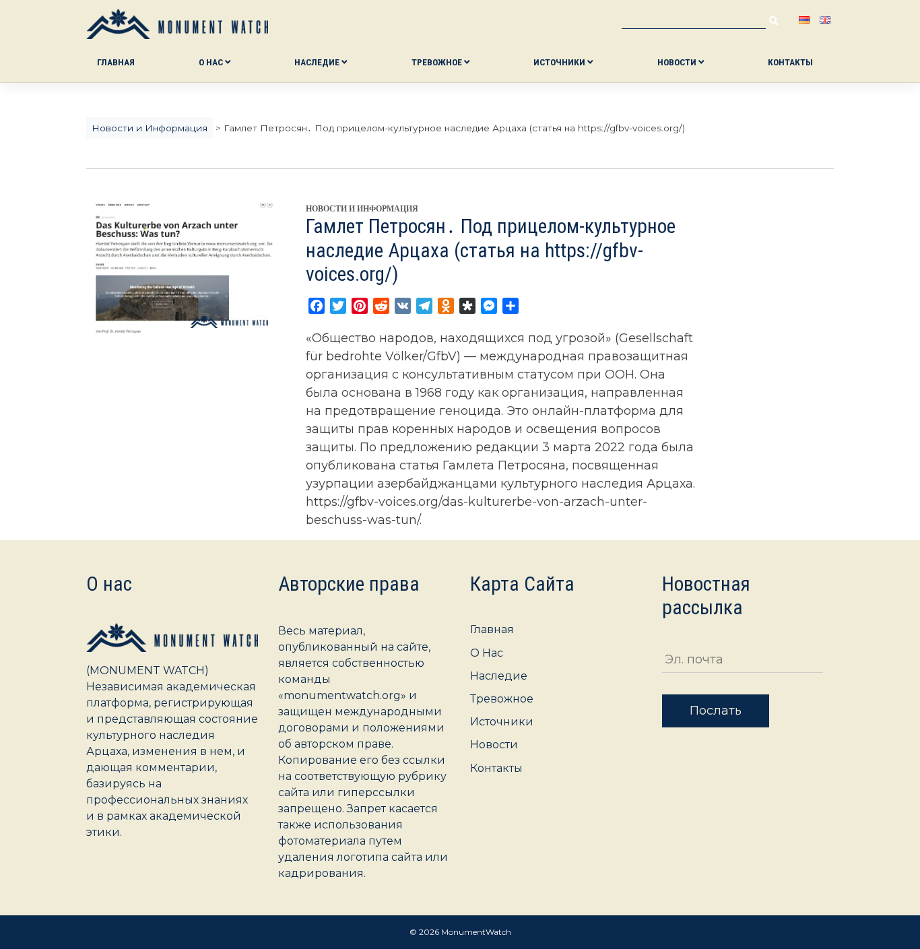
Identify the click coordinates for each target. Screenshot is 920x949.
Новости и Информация (362, 209)
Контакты (790, 62)
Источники (560, 62)
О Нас (212, 62)
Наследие (317, 62)
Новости (677, 62)
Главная (116, 62)
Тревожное (438, 62)
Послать (716, 710)
